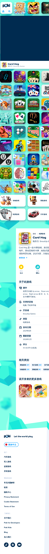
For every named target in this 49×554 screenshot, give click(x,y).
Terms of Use (9, 506)
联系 (6, 487)
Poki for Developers (12, 523)
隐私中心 (7, 492)
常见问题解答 (9, 483)
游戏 (34, 234)
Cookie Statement (11, 502)
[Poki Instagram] (13, 544)
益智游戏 (7, 466)
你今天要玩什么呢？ (9, 11)
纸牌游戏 (42, 234)
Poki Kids (8, 527)
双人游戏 (7, 462)
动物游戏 (24, 369)
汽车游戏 (7, 457)
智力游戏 (36, 365)
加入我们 (7, 537)
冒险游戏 (24, 365)
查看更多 (22, 258)
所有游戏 (7, 471)
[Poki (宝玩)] (6, 5)
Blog (6, 532)
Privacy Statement (11, 497)
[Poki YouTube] (19, 544)
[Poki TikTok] (6, 544)
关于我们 (7, 518)
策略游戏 (36, 369)
